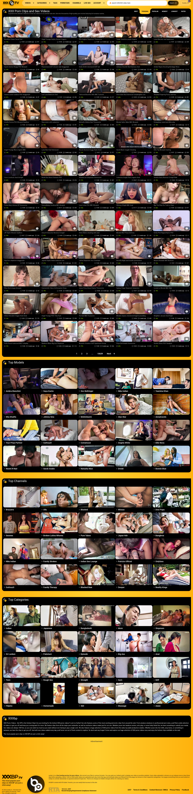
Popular (155, 11)
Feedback (185, 790)
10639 (100, 353)
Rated (183, 11)
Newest (165, 11)
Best (136, 11)
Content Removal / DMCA (158, 790)
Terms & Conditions (140, 790)
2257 (129, 790)
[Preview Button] (37, 35)
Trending (144, 11)
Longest (174, 11)
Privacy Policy (175, 790)
